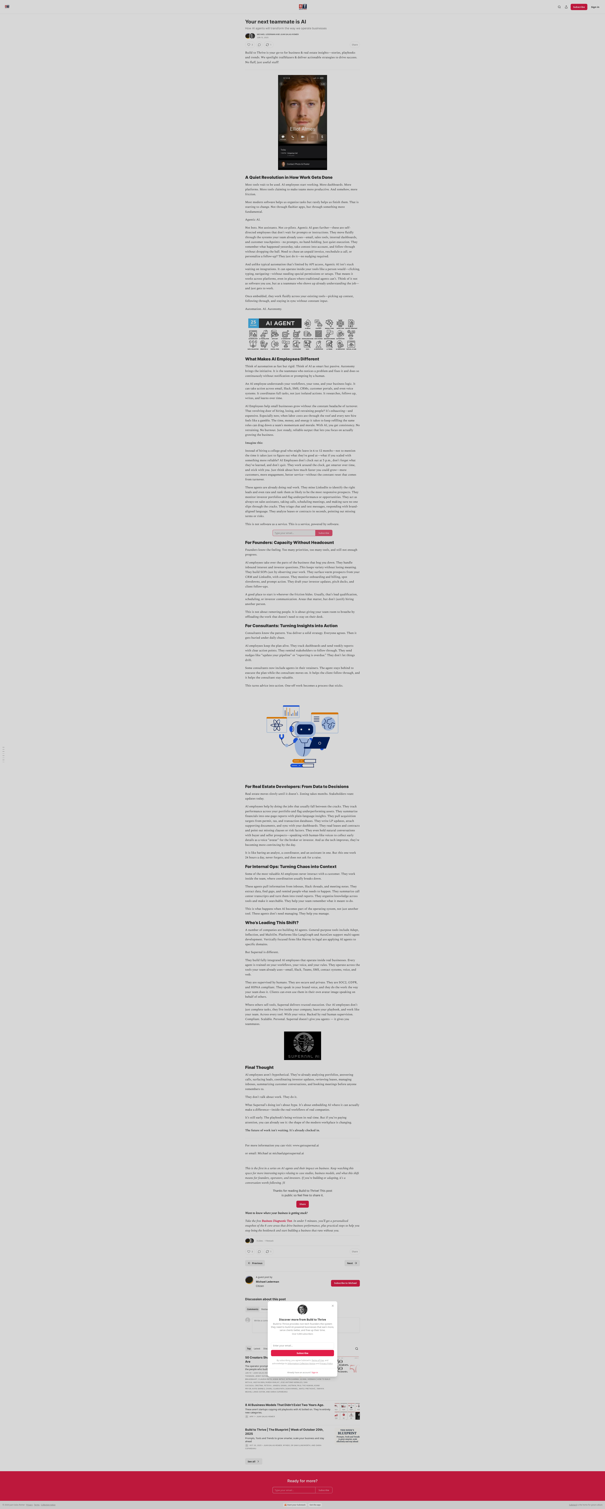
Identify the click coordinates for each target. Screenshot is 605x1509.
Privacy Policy (326, 1363)
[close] (332, 1305)
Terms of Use (318, 1360)
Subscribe (302, 1353)
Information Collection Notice (301, 1363)
